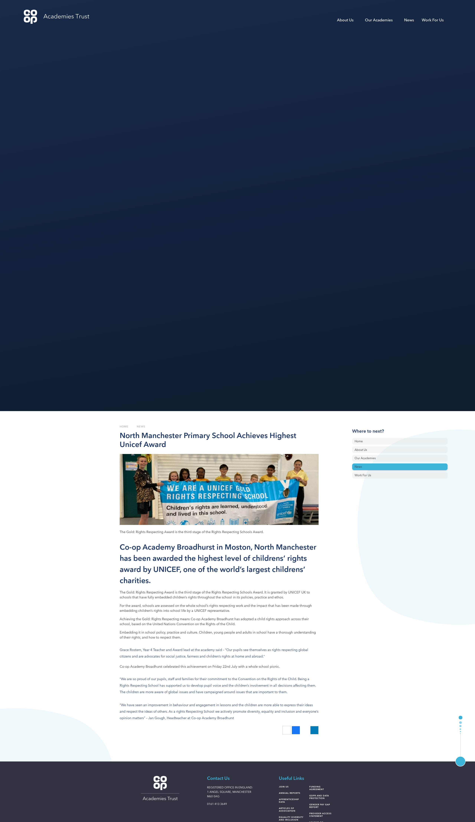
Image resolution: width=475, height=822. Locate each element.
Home (124, 426)
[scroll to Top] (460, 761)
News (141, 426)
